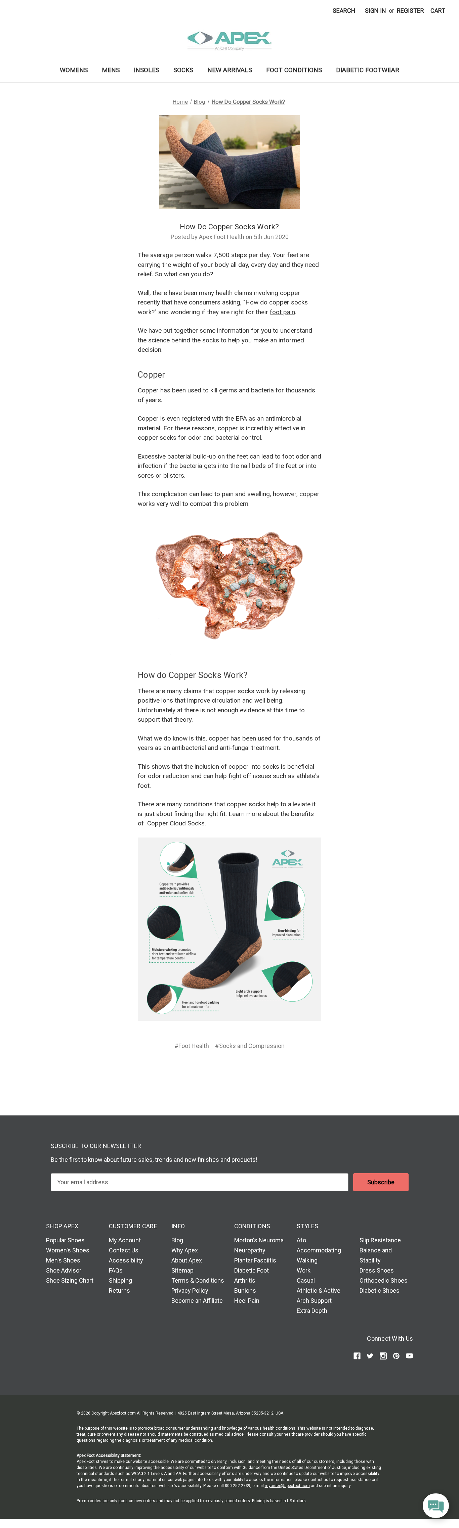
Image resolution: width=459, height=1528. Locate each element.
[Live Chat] (436, 1506)
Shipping (120, 1280)
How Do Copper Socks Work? (229, 227)
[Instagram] (383, 1355)
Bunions (245, 1290)
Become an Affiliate (197, 1300)
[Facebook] (203, 1070)
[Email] (216, 1070)
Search (344, 10)
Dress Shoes (377, 1270)
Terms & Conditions (197, 1280)
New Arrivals (229, 70)
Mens (111, 70)
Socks (183, 70)
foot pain (282, 312)
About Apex (186, 1260)
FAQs (116, 1270)
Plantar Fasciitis (255, 1260)
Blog (177, 1240)
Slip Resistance (380, 1240)
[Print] (228, 1070)
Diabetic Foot (251, 1270)
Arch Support (314, 1300)
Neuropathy (249, 1250)
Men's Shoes (63, 1260)
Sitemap (182, 1270)
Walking (307, 1260)
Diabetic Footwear (367, 70)
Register (410, 10)
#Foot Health (191, 1045)
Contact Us (123, 1250)
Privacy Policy (189, 1290)
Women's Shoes (67, 1250)
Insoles (146, 70)
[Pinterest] (255, 1070)
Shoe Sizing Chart (69, 1280)
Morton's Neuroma (259, 1240)
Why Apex (184, 1250)
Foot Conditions (294, 70)
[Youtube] (409, 1355)
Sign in (375, 10)
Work (303, 1270)
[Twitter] (241, 1070)
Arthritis (244, 1280)
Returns (119, 1290)
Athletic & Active (318, 1290)
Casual (306, 1280)
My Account (125, 1240)
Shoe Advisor (63, 1270)
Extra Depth (312, 1310)
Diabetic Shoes (380, 1290)
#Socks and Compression (250, 1045)
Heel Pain (246, 1300)
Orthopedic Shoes (384, 1280)
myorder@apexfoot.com (287, 1485)
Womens (74, 70)
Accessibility (126, 1260)
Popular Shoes (65, 1240)
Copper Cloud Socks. (176, 823)
